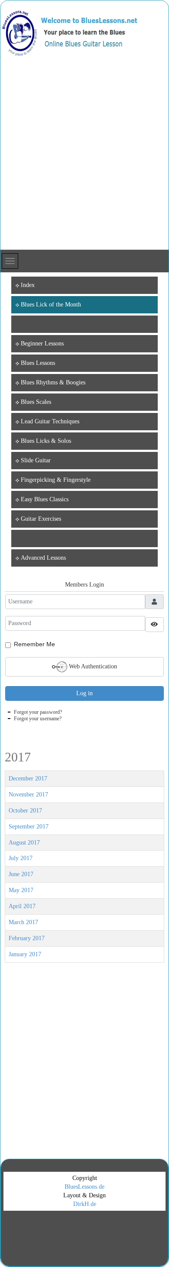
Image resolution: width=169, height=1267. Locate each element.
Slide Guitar (36, 460)
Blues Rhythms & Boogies (53, 382)
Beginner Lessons (42, 343)
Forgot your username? (38, 719)
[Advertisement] (84, 160)
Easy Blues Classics (44, 499)
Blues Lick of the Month (51, 304)
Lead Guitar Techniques (50, 421)
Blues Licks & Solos (46, 441)
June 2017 (21, 874)
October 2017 (25, 810)
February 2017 (27, 938)
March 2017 (23, 922)
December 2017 (28, 778)
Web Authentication (92, 666)
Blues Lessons (38, 363)
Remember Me (34, 644)
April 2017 (22, 906)
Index (28, 285)
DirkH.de (84, 1204)
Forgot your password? (38, 712)
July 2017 (20, 858)
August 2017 (24, 842)
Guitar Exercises (41, 519)
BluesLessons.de (84, 1186)
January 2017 (25, 954)
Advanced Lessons (43, 558)
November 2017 (28, 794)
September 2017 (29, 826)
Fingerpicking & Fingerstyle (56, 480)
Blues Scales (36, 402)
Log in (84, 693)
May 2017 (21, 890)
